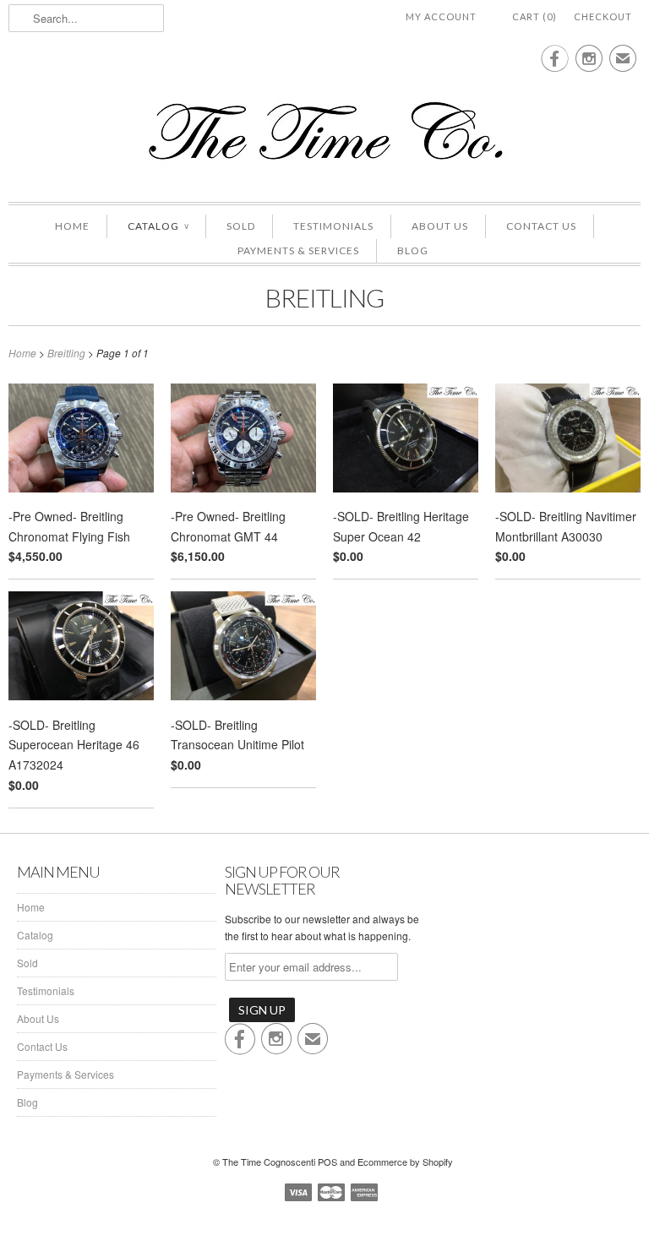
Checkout (603, 16)
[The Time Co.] (324, 131)
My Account (441, 16)
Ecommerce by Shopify (405, 1161)
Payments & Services (298, 250)
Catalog (158, 226)
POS (327, 1161)
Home (72, 226)
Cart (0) (534, 16)
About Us (440, 226)
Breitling (324, 297)
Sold (240, 226)
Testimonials (333, 226)
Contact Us (541, 226)
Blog (412, 250)
